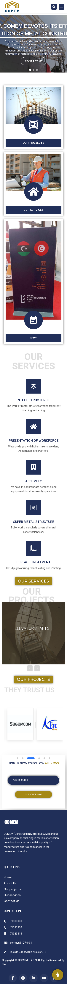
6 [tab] (49, 758)
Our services (33, 209)
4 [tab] (39, 758)
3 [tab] (31, 758)
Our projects (33, 142)
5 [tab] (44, 758)
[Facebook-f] (13, 978)
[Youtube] (44, 978)
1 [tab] (17, 758)
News (33, 338)
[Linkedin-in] (33, 978)
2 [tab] (22, 758)
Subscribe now (33, 794)
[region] (33, 44)
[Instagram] (23, 978)
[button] (30, 70)
